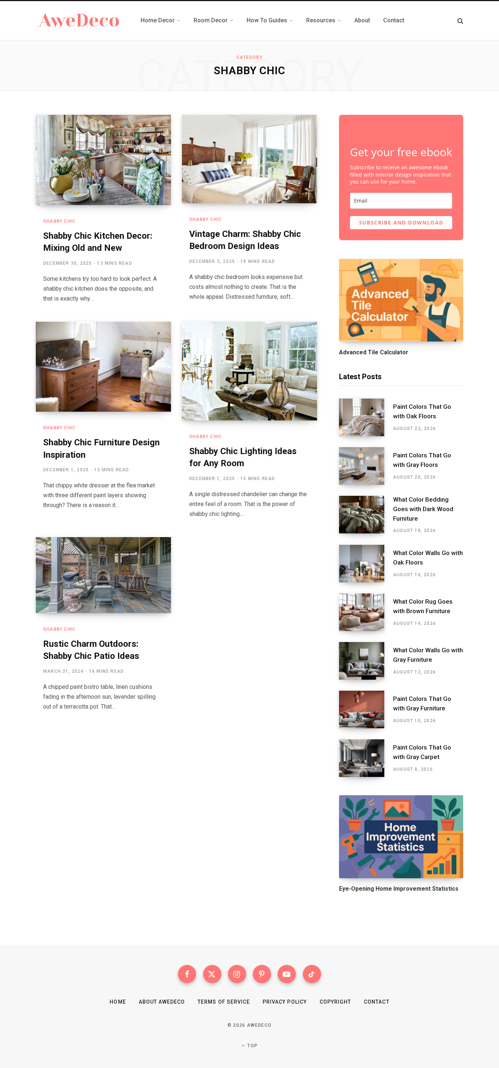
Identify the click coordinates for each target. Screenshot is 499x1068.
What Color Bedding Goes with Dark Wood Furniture (423, 509)
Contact (376, 1002)
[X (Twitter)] (212, 974)
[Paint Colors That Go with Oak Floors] (366, 417)
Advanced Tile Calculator (373, 352)
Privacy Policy (285, 1002)
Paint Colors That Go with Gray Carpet (422, 752)
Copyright (335, 1002)
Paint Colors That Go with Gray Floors (422, 460)
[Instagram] (237, 974)
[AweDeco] (79, 21)
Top (252, 1045)
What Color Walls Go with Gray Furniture (428, 654)
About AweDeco (162, 1002)
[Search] (460, 21)
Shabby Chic (59, 221)
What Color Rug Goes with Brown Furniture (423, 606)
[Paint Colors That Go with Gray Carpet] (366, 758)
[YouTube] (287, 974)
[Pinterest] (262, 974)
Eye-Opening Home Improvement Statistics (398, 888)
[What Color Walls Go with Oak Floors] (366, 563)
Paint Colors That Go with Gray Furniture (422, 703)
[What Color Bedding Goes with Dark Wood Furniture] (366, 515)
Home (118, 1002)
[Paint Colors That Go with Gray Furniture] (366, 709)
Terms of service (224, 1002)
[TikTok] (312, 974)
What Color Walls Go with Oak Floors (428, 557)
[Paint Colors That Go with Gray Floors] (366, 466)
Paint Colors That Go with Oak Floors (422, 411)
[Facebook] (187, 974)
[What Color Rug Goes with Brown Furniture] (366, 612)
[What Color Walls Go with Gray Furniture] (366, 661)
